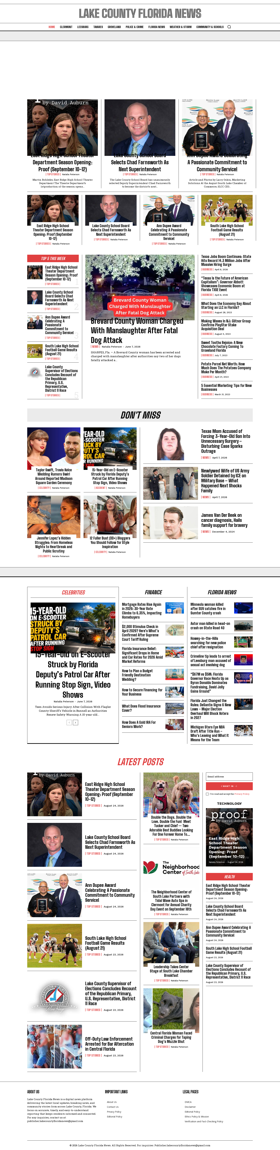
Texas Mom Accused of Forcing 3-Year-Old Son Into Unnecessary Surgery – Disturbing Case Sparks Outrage (225, 441)
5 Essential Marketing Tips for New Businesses (226, 387)
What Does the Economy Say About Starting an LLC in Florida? (226, 305)
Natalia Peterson (70, 174)
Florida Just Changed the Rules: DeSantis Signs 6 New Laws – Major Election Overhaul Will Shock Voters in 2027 (211, 709)
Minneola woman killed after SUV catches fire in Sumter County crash (208, 608)
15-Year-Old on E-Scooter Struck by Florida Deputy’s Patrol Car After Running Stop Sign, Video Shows (110, 476)
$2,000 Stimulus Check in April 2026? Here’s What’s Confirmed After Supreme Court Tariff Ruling (140, 633)
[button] (229, 27)
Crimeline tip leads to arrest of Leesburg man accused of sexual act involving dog (211, 660)
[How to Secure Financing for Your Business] (174, 692)
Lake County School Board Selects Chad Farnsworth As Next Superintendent (140, 162)
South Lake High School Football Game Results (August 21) (227, 230)
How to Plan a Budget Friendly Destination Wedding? (137, 675)
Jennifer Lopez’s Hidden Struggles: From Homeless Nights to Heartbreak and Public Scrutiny (54, 544)
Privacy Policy (241, 793)
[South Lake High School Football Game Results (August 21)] (227, 210)
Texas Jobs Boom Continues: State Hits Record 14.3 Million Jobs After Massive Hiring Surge (226, 260)
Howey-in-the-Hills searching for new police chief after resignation (208, 642)
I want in (227, 786)
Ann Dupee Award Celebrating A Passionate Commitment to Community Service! (217, 162)
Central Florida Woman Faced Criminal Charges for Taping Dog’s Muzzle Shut (171, 1037)
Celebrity (44, 488)
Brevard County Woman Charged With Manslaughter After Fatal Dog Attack (137, 331)
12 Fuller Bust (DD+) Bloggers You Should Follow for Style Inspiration (110, 542)
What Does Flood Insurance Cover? (141, 708)
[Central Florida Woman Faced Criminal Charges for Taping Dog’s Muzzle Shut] (171, 1010)
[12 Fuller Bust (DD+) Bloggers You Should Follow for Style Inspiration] (110, 517)
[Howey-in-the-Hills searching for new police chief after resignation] (243, 642)
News (95, 346)
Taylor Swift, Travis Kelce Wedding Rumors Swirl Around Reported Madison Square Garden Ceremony (53, 476)
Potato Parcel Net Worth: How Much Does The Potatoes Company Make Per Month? (226, 368)
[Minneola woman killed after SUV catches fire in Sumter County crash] (243, 608)
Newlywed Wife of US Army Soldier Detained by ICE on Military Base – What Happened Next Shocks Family (225, 480)
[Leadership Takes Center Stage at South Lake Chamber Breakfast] (171, 944)
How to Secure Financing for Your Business (142, 692)
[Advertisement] (140, 65)
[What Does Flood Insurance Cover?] (174, 708)
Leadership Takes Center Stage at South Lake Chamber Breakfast (171, 971)
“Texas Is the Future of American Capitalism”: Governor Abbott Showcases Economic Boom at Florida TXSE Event (224, 284)
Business (207, 269)
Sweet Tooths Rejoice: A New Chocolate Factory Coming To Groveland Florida (222, 346)
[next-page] (75, 722)
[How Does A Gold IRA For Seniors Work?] (174, 724)
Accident (100, 488)
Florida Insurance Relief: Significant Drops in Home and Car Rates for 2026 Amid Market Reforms (142, 655)
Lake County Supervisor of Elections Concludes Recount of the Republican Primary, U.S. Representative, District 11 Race (61, 379)
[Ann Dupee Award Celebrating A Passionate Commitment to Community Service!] (217, 127)
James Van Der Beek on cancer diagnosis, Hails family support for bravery (224, 520)
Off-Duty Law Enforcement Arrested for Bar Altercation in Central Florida (109, 1044)
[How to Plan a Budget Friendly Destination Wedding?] (174, 674)
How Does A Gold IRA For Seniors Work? (139, 724)
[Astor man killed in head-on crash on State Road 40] (243, 625)
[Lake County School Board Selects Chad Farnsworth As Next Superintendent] (140, 127)
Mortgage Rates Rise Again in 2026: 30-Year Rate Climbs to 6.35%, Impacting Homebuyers (142, 610)
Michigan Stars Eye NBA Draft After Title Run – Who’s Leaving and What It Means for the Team (210, 733)
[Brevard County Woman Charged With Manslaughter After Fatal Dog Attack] (140, 287)
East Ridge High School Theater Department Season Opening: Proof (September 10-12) (62, 162)
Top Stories (53, 174)
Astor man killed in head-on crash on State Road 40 (210, 625)
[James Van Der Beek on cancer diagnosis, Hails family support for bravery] (170, 522)
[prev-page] (69, 722)
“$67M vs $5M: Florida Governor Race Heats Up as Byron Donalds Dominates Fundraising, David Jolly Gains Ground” (209, 683)
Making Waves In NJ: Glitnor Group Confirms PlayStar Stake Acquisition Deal (226, 325)
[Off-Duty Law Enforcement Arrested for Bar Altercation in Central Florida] (54, 1047)
